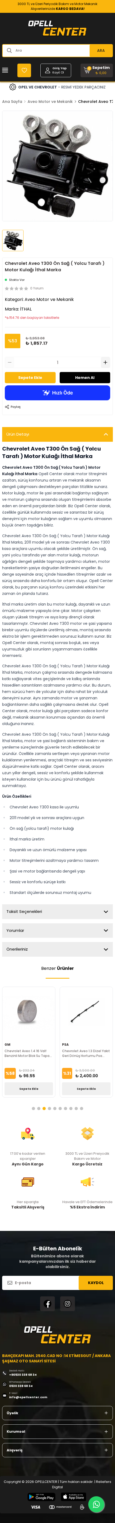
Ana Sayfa (12, 101)
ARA (101, 50)
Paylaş (16, 407)
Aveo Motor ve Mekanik (50, 101)
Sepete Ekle (30, 377)
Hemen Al (84, 377)
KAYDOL (96, 1282)
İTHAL (26, 309)
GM (7, 1044)
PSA (65, 1044)
